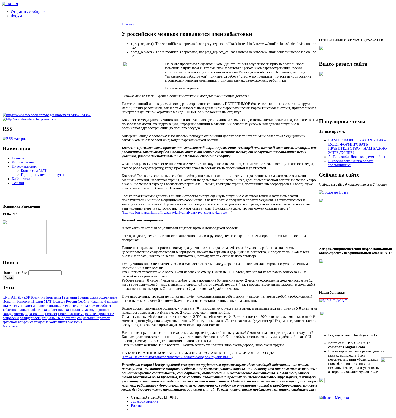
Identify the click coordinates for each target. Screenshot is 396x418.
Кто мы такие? (23, 162)
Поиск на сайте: (15, 272)
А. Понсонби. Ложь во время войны (356, 157)
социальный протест (93, 318)
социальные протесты (59, 318)
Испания (9, 301)
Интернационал (24, 166)
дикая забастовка (33, 310)
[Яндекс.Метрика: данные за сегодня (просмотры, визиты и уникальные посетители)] (334, 398)
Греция (83, 297)
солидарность (30, 318)
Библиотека (21, 179)
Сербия (83, 301)
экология (75, 322)
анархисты (26, 305)
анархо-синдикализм (52, 305)
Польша (59, 301)
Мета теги (10, 326)
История (23, 301)
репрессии (11, 318)
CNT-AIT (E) (13, 297)
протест (51, 314)
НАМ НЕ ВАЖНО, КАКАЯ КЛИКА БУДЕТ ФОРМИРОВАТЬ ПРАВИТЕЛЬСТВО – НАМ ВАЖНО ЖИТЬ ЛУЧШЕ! (357, 146)
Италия (37, 301)
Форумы (17, 16)
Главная (128, 24)
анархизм (10, 305)
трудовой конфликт (18, 322)
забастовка (56, 310)
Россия (71, 301)
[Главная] (10, 4)
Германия (69, 297)
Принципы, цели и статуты (42, 175)
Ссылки (18, 183)
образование (34, 314)
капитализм (74, 310)
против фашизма (71, 314)
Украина (96, 301)
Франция (111, 301)
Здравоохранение (103, 297)
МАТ (48, 301)
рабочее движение (99, 314)
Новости (18, 158)
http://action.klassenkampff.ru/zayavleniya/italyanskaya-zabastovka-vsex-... (177, 212)
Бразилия (38, 297)
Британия (53, 297)
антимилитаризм (82, 305)
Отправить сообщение (28, 12)
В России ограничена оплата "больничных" (350, 163)
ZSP (27, 297)
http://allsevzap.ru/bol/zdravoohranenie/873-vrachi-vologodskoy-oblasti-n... (177, 357)
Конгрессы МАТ (34, 170)
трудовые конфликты (50, 322)
